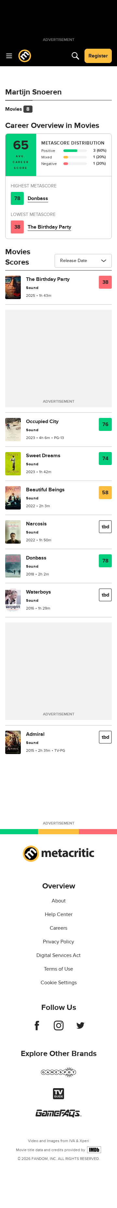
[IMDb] (94, 1149)
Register (98, 56)
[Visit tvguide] (58, 1097)
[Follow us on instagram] (58, 1029)
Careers (58, 928)
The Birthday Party (49, 227)
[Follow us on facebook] (37, 1029)
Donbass (38, 198)
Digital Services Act (58, 955)
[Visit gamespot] (58, 1076)
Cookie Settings (59, 982)
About (59, 901)
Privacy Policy (58, 941)
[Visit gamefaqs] (58, 1116)
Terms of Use (58, 969)
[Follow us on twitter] (80, 1029)
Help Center (58, 914)
